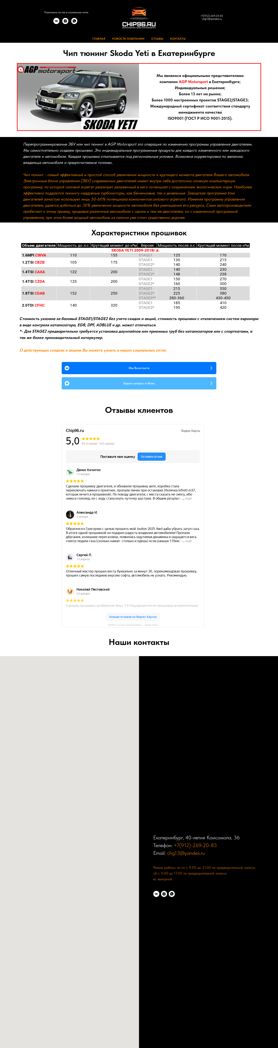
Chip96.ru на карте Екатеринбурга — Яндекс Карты (133, 625)
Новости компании (128, 38)
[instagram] (65, 23)
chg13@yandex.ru (212, 18)
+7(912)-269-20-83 (211, 15)
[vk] (56, 23)
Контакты (178, 38)
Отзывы (157, 38)
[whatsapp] (74, 23)
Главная (98, 38)
